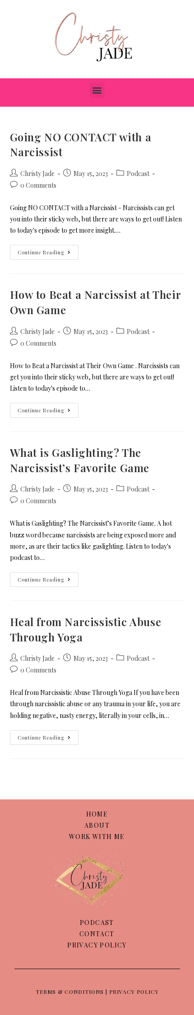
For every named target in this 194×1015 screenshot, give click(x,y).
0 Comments (38, 185)
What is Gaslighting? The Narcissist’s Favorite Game (80, 460)
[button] (97, 90)
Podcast (138, 173)
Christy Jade (37, 173)
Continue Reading (48, 250)
